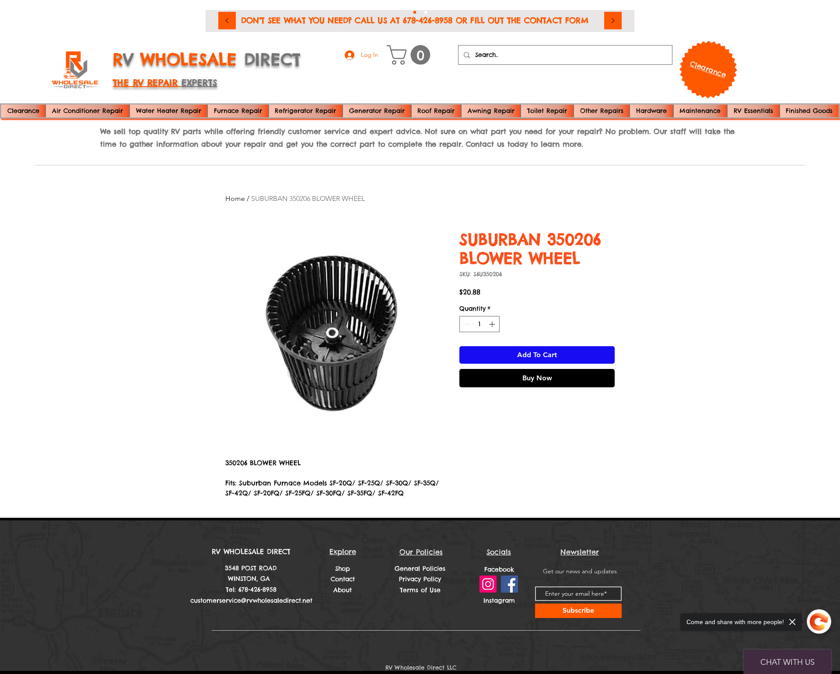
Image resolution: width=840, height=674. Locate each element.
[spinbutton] (479, 324)
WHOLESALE (188, 59)
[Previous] (227, 21)
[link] (411, 55)
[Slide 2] (425, 12)
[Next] (613, 21)
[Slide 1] (414, 12)
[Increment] (492, 324)
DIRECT (272, 59)
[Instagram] (488, 584)
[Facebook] (509, 584)
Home (235, 198)
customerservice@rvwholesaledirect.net (251, 600)
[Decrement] (466, 324)
